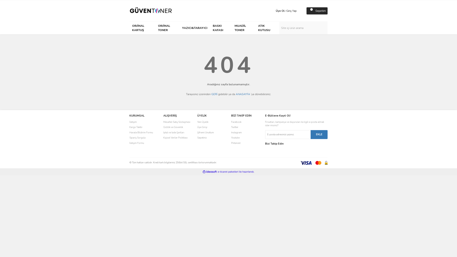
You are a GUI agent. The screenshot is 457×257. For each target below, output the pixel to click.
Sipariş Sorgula (137, 137)
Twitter (234, 127)
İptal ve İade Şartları (173, 132)
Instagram (236, 132)
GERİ (214, 94)
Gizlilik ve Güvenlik (173, 127)
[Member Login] (272, 11)
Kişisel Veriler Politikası (175, 137)
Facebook (236, 122)
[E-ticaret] (228, 171)
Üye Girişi (202, 127)
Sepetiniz (202, 137)
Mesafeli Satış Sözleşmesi (176, 122)
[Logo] (150, 10)
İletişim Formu (136, 143)
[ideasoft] (210, 171)
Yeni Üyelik (202, 122)
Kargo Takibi (135, 127)
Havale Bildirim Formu (141, 132)
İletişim (133, 122)
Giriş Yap (291, 11)
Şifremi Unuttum (205, 132)
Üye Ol (280, 11)
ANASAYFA (243, 94)
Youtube (235, 137)
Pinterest (235, 143)
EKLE (319, 134)
